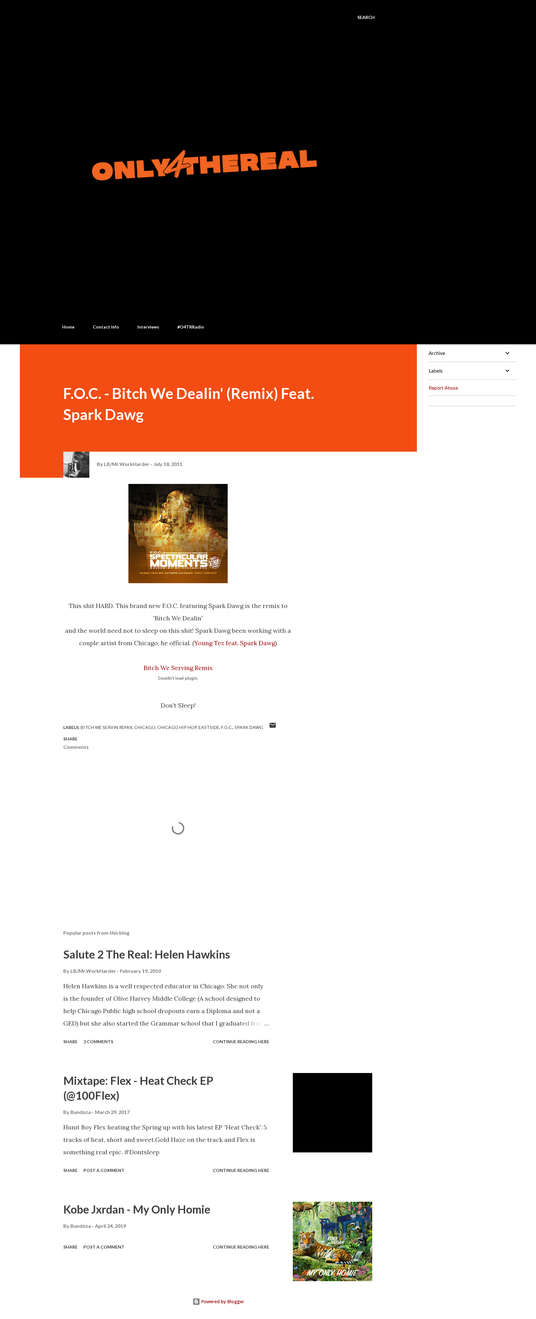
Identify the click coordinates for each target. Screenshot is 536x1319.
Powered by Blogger (222, 1301)
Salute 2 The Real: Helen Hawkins (146, 954)
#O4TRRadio (190, 326)
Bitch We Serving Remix (178, 668)
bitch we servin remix (106, 727)
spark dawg (248, 727)
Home (68, 326)
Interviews (148, 326)
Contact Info (106, 326)
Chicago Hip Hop (177, 727)
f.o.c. (227, 727)
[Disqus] (470, 488)
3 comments (98, 1041)
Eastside (209, 727)
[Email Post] (272, 727)
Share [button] (70, 738)
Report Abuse (443, 388)
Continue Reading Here (241, 1041)
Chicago (144, 727)
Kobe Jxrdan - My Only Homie (136, 1209)
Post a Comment (103, 1170)
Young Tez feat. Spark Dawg (234, 643)
